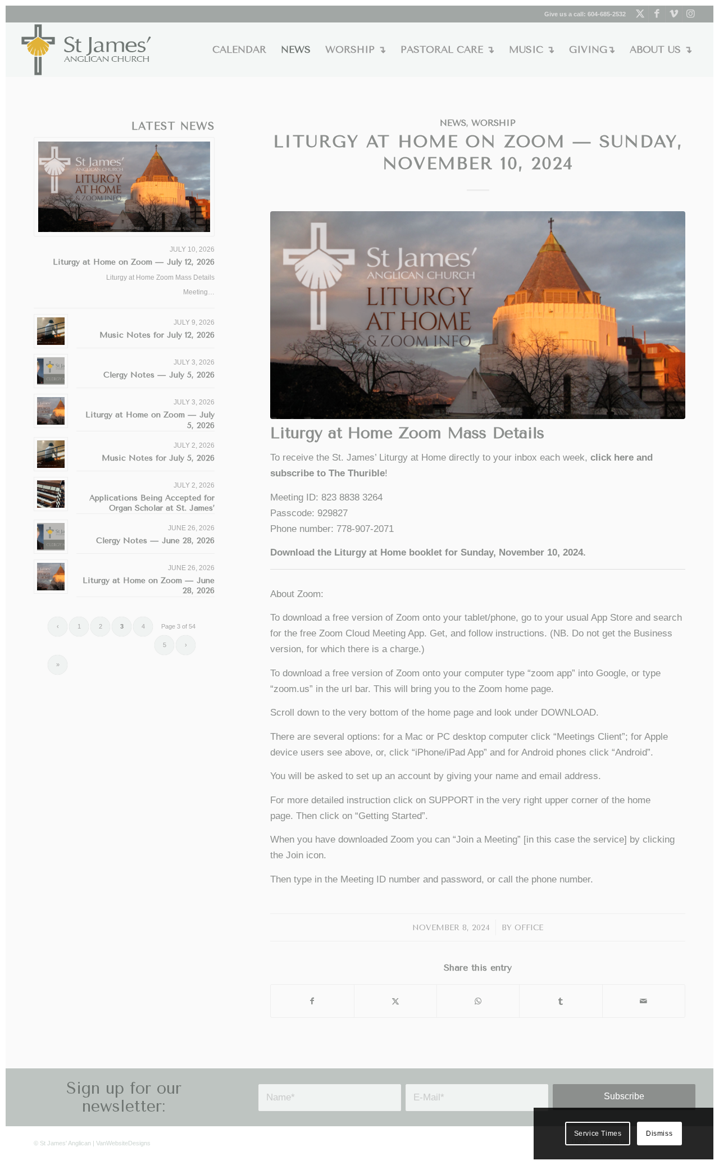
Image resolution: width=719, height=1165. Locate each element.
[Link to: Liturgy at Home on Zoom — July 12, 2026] (124, 187)
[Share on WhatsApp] (478, 1001)
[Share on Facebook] (312, 1001)
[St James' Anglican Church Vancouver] (86, 49)
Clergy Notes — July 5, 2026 (159, 375)
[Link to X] (640, 14)
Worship (493, 123)
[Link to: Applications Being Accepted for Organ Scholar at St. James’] (51, 494)
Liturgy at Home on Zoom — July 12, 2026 (134, 262)
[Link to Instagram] (690, 14)
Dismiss (659, 1133)
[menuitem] (239, 49)
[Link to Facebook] (657, 14)
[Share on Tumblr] (561, 1001)
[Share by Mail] (644, 1001)
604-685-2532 (607, 14)
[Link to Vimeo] (674, 14)
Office (529, 927)
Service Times (598, 1133)
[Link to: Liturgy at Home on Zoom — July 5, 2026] (51, 411)
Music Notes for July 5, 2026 (158, 458)
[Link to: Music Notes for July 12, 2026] (51, 331)
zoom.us (292, 689)
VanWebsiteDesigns (123, 1143)
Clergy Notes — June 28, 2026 (155, 540)
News (453, 123)
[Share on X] (395, 1001)
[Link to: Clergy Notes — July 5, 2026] (51, 371)
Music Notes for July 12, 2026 (157, 335)
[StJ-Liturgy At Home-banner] (477, 315)
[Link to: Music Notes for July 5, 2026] (51, 454)
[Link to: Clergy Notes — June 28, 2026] (51, 536)
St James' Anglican (65, 1143)
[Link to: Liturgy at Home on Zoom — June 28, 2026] (51, 576)
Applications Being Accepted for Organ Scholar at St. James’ (152, 503)
